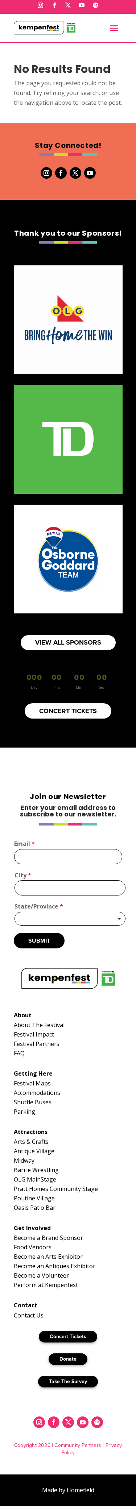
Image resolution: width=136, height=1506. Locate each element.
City (23, 875)
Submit (39, 940)
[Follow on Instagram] (40, 5)
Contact (25, 1305)
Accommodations (37, 1093)
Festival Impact (34, 1034)
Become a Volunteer (41, 1275)
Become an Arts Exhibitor (48, 1257)
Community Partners (77, 1445)
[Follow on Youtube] (82, 5)
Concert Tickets (68, 1336)
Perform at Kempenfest (46, 1285)
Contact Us (29, 1315)
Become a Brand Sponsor (48, 1238)
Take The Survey (68, 1381)
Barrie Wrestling (36, 1170)
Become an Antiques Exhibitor (54, 1266)
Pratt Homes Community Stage (56, 1189)
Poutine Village (34, 1198)
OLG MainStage (35, 1179)
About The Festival (39, 1025)
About (23, 1015)
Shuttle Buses (32, 1102)
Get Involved (32, 1228)
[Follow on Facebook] (54, 5)
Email (24, 844)
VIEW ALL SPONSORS (68, 642)
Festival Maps (32, 1083)
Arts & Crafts (31, 1142)
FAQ (19, 1053)
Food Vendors (32, 1247)
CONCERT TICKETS (68, 711)
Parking (24, 1112)
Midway (24, 1160)
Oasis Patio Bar (34, 1208)
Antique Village (34, 1151)
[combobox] (70, 919)
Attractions (31, 1132)
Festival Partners (36, 1044)
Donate (68, 1359)
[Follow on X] (68, 5)
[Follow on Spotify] (95, 5)
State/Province (39, 906)
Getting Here (33, 1073)
